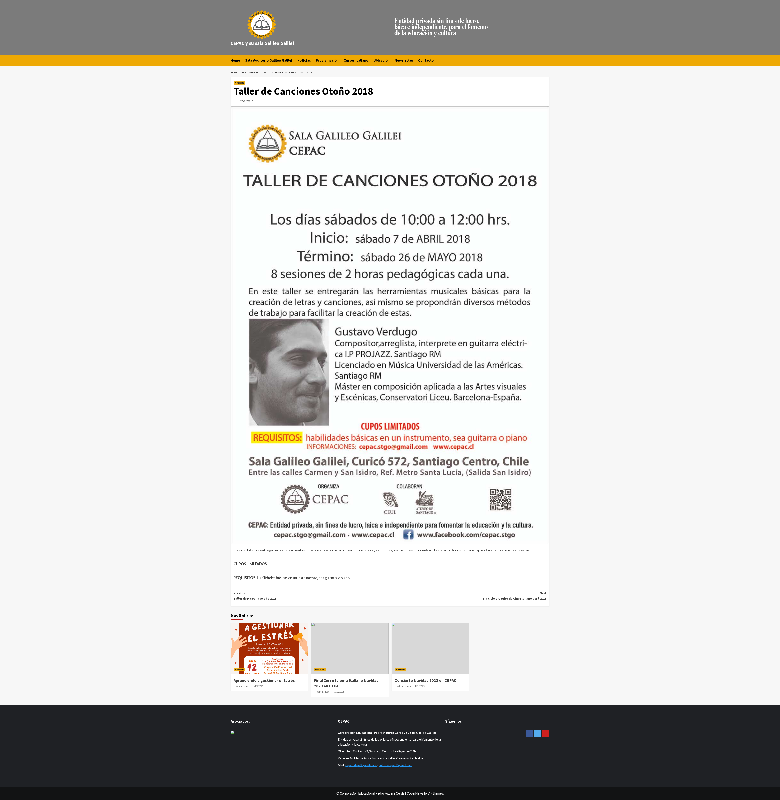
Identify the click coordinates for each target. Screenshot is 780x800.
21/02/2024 (259, 686)
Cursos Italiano (356, 60)
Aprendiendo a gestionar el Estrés (264, 680)
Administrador (243, 686)
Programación (327, 60)
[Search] (546, 60)
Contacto (426, 60)
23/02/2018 (246, 101)
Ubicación (381, 60)
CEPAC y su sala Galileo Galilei (262, 43)
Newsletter (404, 60)
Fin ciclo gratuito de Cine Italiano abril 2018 (514, 595)
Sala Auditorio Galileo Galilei (268, 60)
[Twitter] (537, 733)
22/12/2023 (339, 691)
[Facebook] (529, 733)
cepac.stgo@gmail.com (361, 765)
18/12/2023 (420, 686)
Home (235, 60)
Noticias (304, 60)
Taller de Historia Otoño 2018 (255, 595)
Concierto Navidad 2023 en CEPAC (425, 680)
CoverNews (415, 793)
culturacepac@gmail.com (395, 765)
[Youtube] (545, 733)
